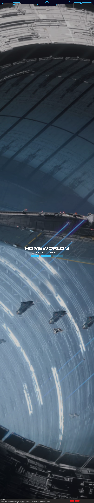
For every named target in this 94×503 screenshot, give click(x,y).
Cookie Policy (22, 502)
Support (29, 1)
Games (22, 1)
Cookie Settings (67, 500)
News (25, 1)
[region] (47, 501)
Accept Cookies (72, 500)
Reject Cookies (77, 500)
